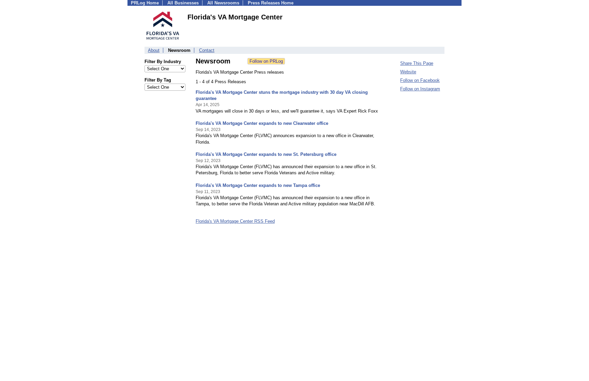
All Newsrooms (223, 2)
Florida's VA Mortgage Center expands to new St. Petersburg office (266, 154)
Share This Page (416, 63)
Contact (206, 50)
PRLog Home (145, 2)
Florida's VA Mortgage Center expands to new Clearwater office (262, 123)
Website (408, 71)
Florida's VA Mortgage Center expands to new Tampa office (258, 185)
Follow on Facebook (420, 80)
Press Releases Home (270, 2)
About (154, 50)
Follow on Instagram (420, 88)
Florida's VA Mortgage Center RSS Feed (235, 221)
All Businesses (183, 2)
